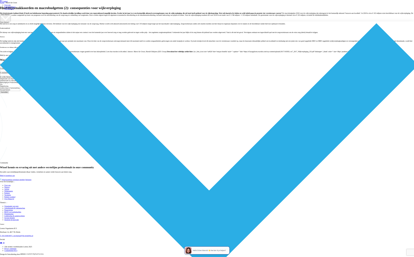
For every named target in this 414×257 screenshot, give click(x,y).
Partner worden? (10, 7)
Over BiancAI (9, 9)
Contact (5, 1)
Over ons (7, 5)
